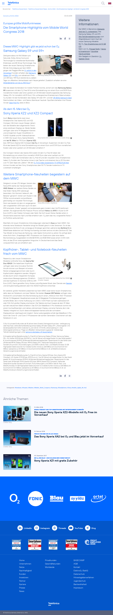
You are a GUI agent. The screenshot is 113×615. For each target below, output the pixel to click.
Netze (21, 567)
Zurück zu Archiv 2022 (11, 16)
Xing (93, 528)
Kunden (22, 574)
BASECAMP (79, 560)
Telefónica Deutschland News (37, 9)
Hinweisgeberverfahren (84, 577)
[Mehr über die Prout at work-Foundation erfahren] (93, 545)
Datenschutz (79, 574)
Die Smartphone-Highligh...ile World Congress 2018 (73, 9)
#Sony (69, 387)
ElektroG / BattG (81, 570)
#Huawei (25, 387)
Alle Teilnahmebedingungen (89, 36)
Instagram (45, 528)
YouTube (79, 528)
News (21, 591)
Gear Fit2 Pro (14, 103)
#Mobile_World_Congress (42, 387)
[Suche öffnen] (103, 3)
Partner (22, 581)
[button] (61, 38)
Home (21, 560)
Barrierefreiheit (80, 584)
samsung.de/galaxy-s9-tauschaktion (39, 332)
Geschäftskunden (52, 563)
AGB (76, 563)
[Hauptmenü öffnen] (3, 3)
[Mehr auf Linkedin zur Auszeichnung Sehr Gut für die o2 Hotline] (53, 545)
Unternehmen (25, 563)
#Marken (31, 387)
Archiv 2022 (52, 9)
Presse (22, 587)
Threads (62, 528)
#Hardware (18, 387)
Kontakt (77, 567)
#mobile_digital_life (78, 387)
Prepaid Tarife (94, 49)
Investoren (23, 577)
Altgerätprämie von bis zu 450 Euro (16, 83)
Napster (69, 283)
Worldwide (49, 567)
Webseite (101, 29)
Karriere (22, 584)
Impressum (78, 587)
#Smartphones (62, 387)
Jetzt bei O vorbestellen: (88, 31)
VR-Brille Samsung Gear (62, 98)
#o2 (85, 387)
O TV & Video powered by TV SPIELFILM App (51, 163)
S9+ (16, 75)
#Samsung (54, 387)
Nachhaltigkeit (25, 570)
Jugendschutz (80, 581)
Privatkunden (50, 560)
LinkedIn (28, 528)
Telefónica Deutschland (19, 9)
